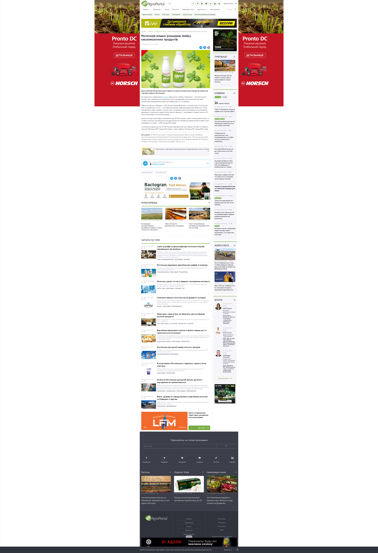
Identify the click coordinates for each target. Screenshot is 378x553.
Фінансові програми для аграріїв (205, 14)
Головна (144, 31)
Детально (202, 428)
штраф (159, 259)
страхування (178, 288)
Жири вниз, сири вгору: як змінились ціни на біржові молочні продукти (181, 315)
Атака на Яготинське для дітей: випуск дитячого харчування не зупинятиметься (179, 381)
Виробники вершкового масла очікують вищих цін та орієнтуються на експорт (181, 331)
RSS (221, 530)
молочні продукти (147, 172)
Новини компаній (161, 31)
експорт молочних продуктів (164, 341)
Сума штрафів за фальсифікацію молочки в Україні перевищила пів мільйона (180, 247)
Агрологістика (187, 14)
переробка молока (171, 390)
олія (183, 288)
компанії (165, 97)
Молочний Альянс (161, 172)
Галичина (159, 306)
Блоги (167, 9)
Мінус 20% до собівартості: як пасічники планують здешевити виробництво (225, 288)
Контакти (222, 526)
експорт (159, 288)
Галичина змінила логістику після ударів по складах (181, 297)
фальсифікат (187, 259)
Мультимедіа (215, 9)
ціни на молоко (173, 323)
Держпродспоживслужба (167, 259)
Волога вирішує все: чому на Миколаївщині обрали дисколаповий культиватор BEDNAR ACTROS (225, 266)
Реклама (222, 522)
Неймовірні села (188, 9)
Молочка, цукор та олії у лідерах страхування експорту (183, 281)
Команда (222, 519)
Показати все (223, 378)
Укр (169, 3)
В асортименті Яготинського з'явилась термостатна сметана (181, 364)
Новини (151, 31)
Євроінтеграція (147, 14)
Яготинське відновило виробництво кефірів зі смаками (182, 265)
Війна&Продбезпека (177, 306)
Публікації (189, 523)
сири (158, 323)
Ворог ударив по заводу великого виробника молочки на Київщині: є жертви (182, 397)
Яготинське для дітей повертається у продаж (178, 347)
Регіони (157, 14)
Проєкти (175, 9)
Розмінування (176, 14)
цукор (163, 288)
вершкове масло (182, 323)
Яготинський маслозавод (163, 272)
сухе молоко (190, 323)
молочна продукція (181, 390)
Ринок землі (165, 14)
